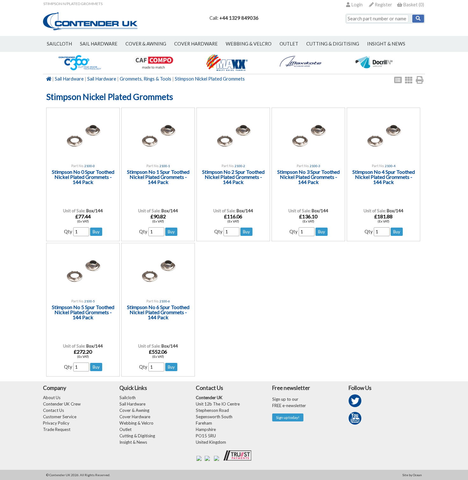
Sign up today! (288, 417)
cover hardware (196, 43)
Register (383, 4)
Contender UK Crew (62, 403)
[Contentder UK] (90, 28)
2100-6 (165, 301)
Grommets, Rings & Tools (145, 78)
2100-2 (240, 166)
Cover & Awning (134, 410)
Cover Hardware (134, 416)
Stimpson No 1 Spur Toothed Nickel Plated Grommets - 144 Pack (158, 177)
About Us (51, 397)
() (413, 4)
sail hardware (98, 43)
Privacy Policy (56, 423)
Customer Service (59, 416)
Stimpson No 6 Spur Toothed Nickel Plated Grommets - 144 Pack (158, 312)
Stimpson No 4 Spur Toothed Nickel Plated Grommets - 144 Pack (383, 177)
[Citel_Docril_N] (374, 70)
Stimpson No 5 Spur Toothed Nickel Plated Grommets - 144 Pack (83, 312)
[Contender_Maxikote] (300, 70)
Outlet (125, 429)
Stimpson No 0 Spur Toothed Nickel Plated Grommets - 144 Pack (83, 177)
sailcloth (59, 43)
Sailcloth (127, 397)
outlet (289, 43)
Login (356, 4)
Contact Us (53, 410)
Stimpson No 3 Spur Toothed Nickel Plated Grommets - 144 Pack (308, 177)
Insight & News (386, 43)
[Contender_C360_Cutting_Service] (80, 70)
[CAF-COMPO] (153, 70)
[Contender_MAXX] (227, 70)
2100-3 (315, 166)
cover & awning (145, 43)
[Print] (419, 80)
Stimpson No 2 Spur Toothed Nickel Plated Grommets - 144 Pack (233, 177)
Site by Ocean (412, 475)
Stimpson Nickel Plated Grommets (210, 78)
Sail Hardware (69, 78)
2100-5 (89, 301)
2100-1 (165, 166)
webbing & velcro (249, 43)
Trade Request (56, 429)
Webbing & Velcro (136, 423)
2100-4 (390, 166)
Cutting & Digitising (332, 43)
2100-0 (89, 166)
